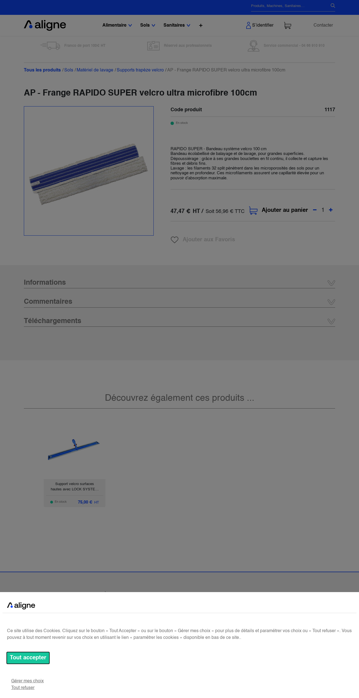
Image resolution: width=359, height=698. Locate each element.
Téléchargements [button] (52, 321)
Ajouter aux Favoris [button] (209, 240)
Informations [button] (45, 282)
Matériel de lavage (95, 70)
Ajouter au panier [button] (285, 210)
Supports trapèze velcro (140, 70)
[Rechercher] (330, 6)
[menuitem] (201, 25)
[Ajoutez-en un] (331, 210)
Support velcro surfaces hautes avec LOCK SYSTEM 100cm (74, 489)
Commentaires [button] (48, 301)
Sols (68, 70)
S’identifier (262, 25)
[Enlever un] (315, 210)
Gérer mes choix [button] (27, 681)
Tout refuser (22, 688)
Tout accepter (28, 658)
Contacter (323, 25)
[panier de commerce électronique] (287, 25)
